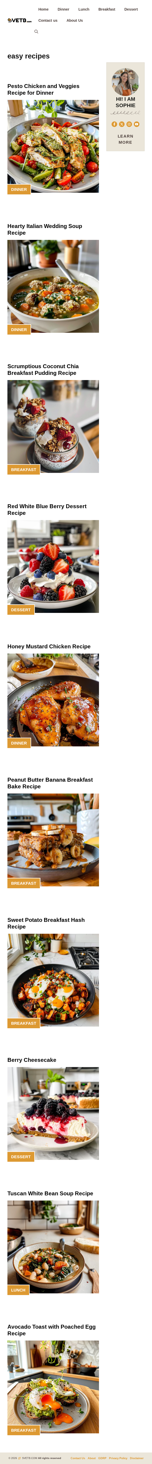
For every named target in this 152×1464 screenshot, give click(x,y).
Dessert (131, 9)
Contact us (47, 20)
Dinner (63, 9)
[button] (36, 31)
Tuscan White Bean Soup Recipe (50, 1193)
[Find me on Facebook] (114, 124)
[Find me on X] (122, 124)
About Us (75, 20)
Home (43, 9)
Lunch (83, 9)
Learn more (125, 139)
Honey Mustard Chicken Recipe (49, 646)
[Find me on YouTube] (136, 124)
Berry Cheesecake (31, 1060)
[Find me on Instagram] (129, 124)
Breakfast (106, 9)
